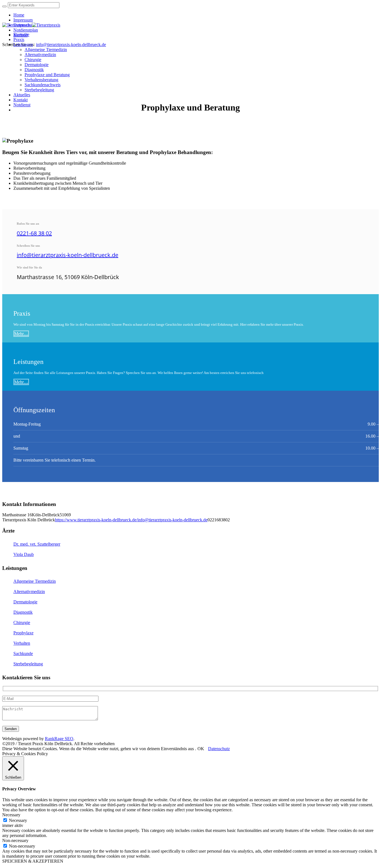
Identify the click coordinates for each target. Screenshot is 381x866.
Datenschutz (219, 748)
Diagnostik (23, 612)
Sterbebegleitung (28, 663)
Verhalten (21, 643)
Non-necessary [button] (15, 840)
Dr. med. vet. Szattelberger (36, 544)
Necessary (18, 820)
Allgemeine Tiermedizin (34, 581)
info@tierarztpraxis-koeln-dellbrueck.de (71, 44)
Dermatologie (25, 601)
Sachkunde (23, 653)
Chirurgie (21, 622)
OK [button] (200, 748)
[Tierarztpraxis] (31, 25)
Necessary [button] (11, 814)
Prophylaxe (23, 632)
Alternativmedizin (29, 591)
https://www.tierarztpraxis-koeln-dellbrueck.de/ (96, 519)
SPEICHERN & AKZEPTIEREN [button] (32, 861)
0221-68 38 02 (34, 233)
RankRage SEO (59, 738)
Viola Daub (23, 554)
